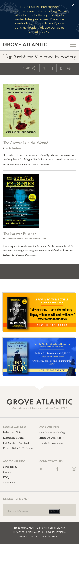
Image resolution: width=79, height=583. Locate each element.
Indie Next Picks (12, 433)
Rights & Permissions (51, 443)
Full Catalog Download (16, 443)
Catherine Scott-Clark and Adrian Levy (26, 239)
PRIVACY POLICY (21, 532)
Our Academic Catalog (52, 433)
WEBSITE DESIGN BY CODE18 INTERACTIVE (39, 536)
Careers (7, 472)
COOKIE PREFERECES (56, 532)
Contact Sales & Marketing (18, 448)
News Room (10, 467)
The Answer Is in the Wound (25, 143)
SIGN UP (54, 511)
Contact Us (9, 483)
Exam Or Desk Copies (52, 438)
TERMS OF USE (37, 532)
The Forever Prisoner (19, 234)
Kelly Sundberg (13, 148)
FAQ (5, 477)
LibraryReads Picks (13, 438)
